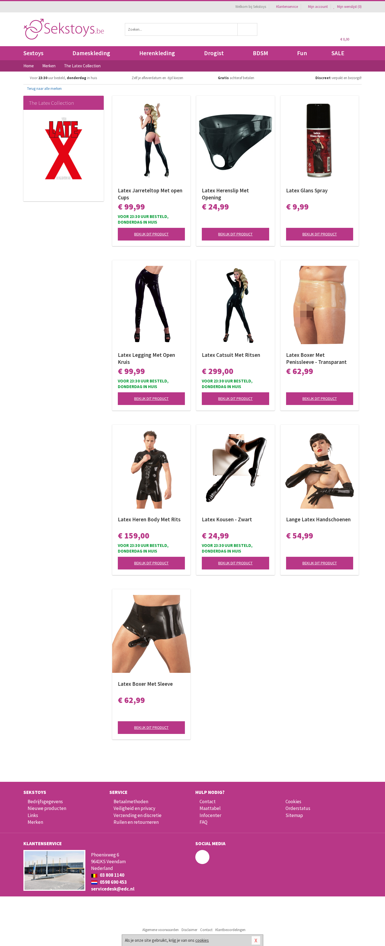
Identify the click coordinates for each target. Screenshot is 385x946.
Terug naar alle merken (44, 88)
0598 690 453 (113, 882)
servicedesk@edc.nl (112, 889)
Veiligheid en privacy (134, 808)
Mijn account (318, 6)
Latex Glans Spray (307, 190)
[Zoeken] (248, 29)
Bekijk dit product (151, 234)
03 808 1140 (111, 875)
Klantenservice (287, 6)
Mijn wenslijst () (349, 6)
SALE (337, 53)
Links (33, 815)
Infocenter (210, 815)
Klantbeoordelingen (230, 929)
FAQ (203, 822)
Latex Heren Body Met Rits (149, 519)
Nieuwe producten (47, 808)
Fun (302, 53)
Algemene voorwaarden (160, 929)
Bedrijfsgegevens (45, 801)
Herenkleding (157, 53)
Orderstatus (298, 808)
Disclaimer (189, 929)
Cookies (293, 801)
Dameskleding (91, 53)
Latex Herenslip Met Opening (225, 194)
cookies (202, 940)
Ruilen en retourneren (136, 822)
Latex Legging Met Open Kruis (146, 358)
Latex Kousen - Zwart (227, 519)
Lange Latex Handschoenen (318, 519)
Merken (35, 822)
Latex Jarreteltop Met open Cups (150, 194)
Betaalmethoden (131, 801)
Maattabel (210, 808)
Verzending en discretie (137, 815)
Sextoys (33, 53)
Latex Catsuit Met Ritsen (231, 354)
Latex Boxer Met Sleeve (145, 683)
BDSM (260, 53)
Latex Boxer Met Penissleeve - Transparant (316, 358)
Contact (208, 801)
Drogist (214, 53)
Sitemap (294, 815)
